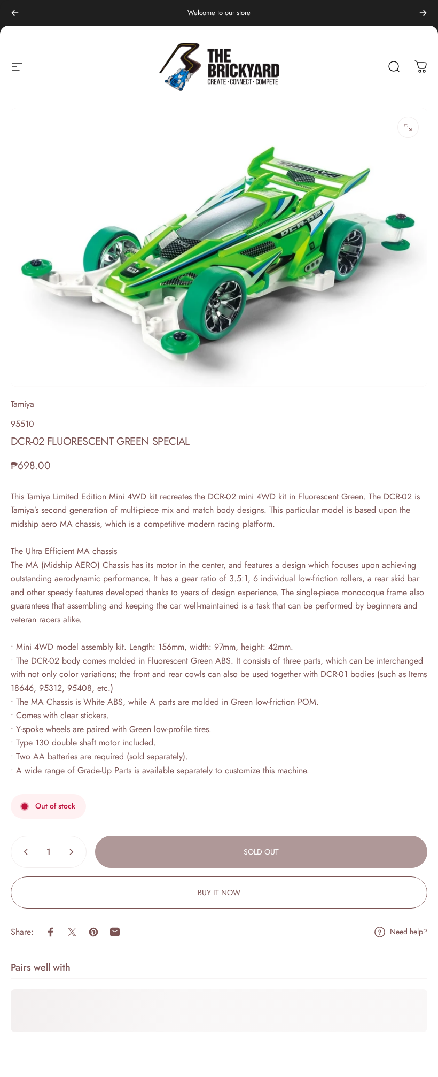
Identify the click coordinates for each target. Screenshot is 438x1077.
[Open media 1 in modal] (408, 127)
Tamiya (22, 404)
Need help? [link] (408, 932)
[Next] (423, 13)
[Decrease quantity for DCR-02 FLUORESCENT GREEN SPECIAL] (23, 851)
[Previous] (15, 13)
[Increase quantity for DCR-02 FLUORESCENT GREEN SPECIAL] (73, 851)
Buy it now (219, 892)
